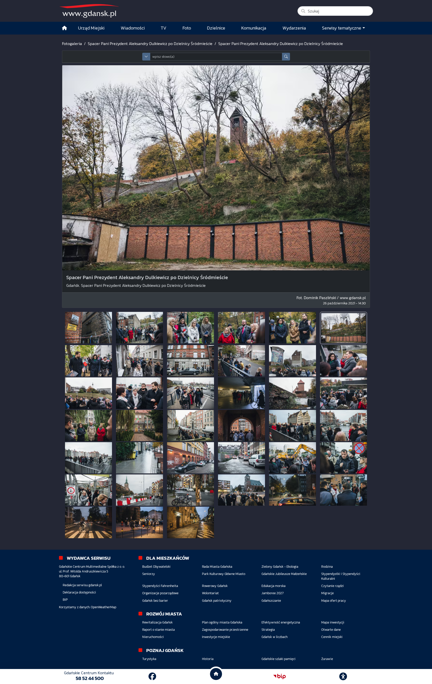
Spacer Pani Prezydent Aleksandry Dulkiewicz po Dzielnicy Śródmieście (150, 44)
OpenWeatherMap (103, 607)
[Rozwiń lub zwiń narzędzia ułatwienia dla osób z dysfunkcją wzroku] (343, 676)
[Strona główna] (64, 28)
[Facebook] (152, 676)
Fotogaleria (72, 44)
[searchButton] (286, 57)
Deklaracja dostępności (79, 592)
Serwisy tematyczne (341, 28)
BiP (65, 599)
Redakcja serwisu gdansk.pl (82, 585)
